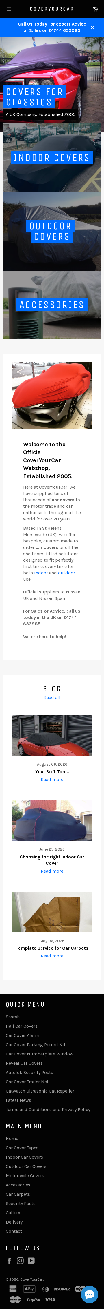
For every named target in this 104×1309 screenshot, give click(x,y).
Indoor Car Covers (24, 1157)
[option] (52, 84)
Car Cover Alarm (22, 1035)
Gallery (13, 1212)
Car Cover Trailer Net (27, 1081)
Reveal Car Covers (24, 1063)
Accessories (18, 1185)
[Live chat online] (89, 1294)
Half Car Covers (22, 1026)
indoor (41, 573)
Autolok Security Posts (29, 1072)
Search (13, 1016)
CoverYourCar (52, 9)
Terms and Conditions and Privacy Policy (48, 1109)
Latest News (18, 1100)
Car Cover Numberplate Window (39, 1054)
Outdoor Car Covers (26, 1166)
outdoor (66, 573)
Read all (52, 697)
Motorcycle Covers (25, 1175)
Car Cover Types (22, 1147)
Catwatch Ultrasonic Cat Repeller (40, 1091)
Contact (14, 1231)
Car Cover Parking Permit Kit (36, 1044)
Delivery (14, 1222)
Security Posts (21, 1203)
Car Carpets (18, 1194)
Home (12, 1138)
